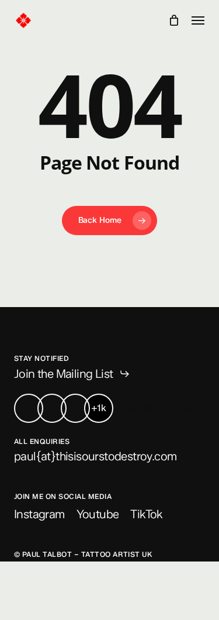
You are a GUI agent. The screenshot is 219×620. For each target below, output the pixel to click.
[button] (198, 20)
